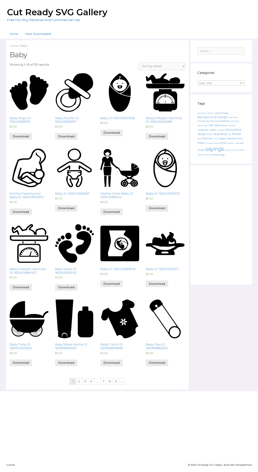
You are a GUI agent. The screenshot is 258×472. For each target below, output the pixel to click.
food (199, 138)
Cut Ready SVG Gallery (57, 12)
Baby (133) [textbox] (220, 83)
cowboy (221, 130)
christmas (202, 129)
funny (215, 138)
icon (222, 143)
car (206, 125)
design (201, 134)
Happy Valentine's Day (231, 138)
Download (21, 136)
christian (232, 125)
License (10, 464)
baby (226, 113)
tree (241, 149)
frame (207, 138)
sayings (215, 149)
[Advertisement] (221, 225)
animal (218, 113)
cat (210, 125)
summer (235, 150)
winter (206, 155)
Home (14, 34)
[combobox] (221, 83)
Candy (200, 125)
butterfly (225, 121)
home (216, 143)
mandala (239, 143)
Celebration (220, 125)
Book (208, 121)
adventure (202, 113)
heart (201, 143)
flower (236, 134)
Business (215, 121)
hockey (209, 143)
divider (210, 134)
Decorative (233, 129)
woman (214, 154)
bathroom (233, 117)
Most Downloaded (38, 34)
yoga (222, 154)
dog (216, 134)
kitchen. (230, 143)
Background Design (212, 117)
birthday (201, 121)
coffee (212, 129)
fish (229, 134)
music (201, 149)
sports (227, 150)
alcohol (210, 113)
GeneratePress (243, 464)
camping (234, 121)
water (200, 155)
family (223, 134)
